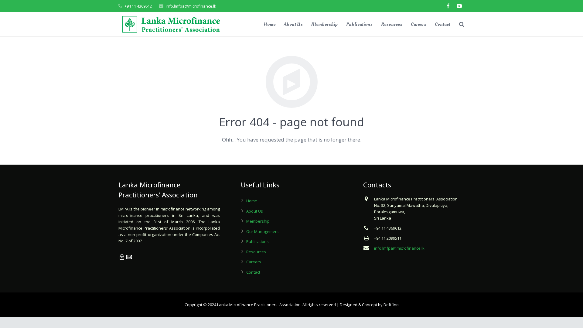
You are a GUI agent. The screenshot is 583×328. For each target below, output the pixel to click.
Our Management (262, 231)
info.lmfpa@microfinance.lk (191, 6)
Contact (253, 272)
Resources (256, 252)
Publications (257, 241)
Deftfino (391, 304)
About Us (254, 211)
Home (251, 200)
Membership (258, 221)
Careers (253, 262)
